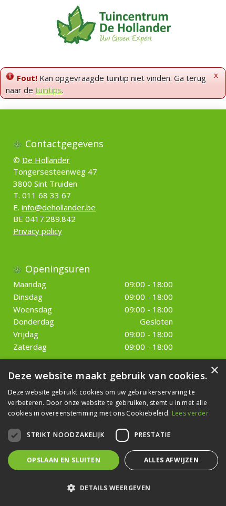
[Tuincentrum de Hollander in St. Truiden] (113, 23)
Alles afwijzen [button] (171, 460)
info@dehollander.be (59, 207)
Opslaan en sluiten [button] (63, 460)
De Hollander (46, 160)
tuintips (48, 90)
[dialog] (113, 432)
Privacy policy (37, 231)
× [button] (214, 371)
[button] (113, 487)
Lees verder (190, 413)
